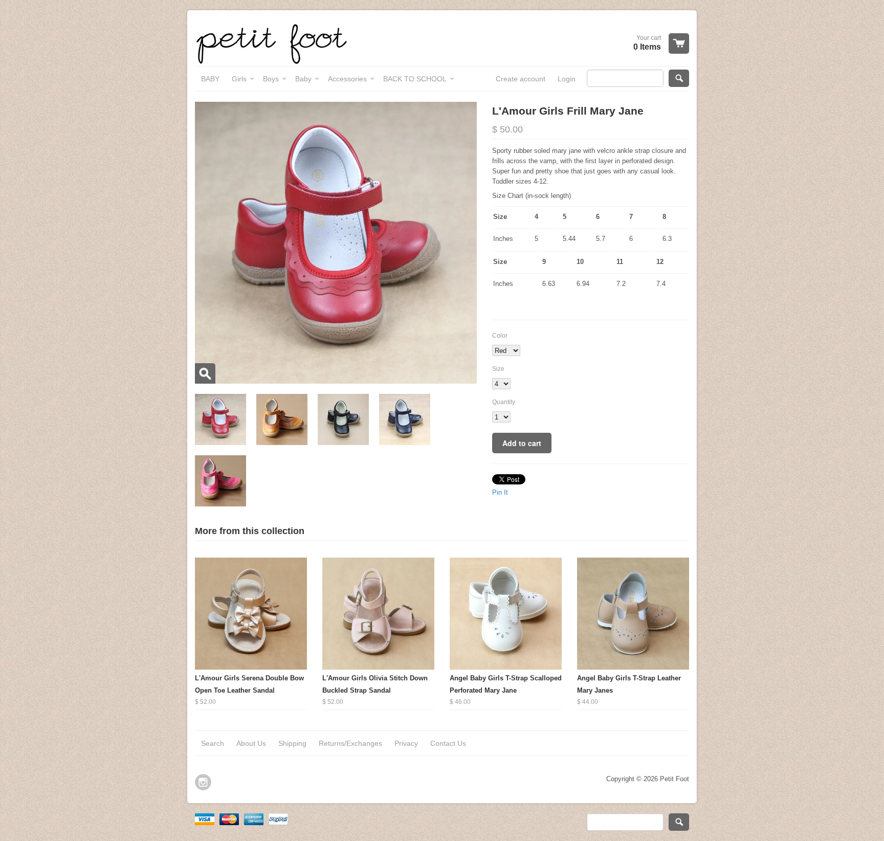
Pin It (500, 492)
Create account (520, 79)
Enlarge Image (205, 373)
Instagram (203, 782)
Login (567, 79)
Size (498, 368)
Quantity (503, 402)
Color (499, 335)
